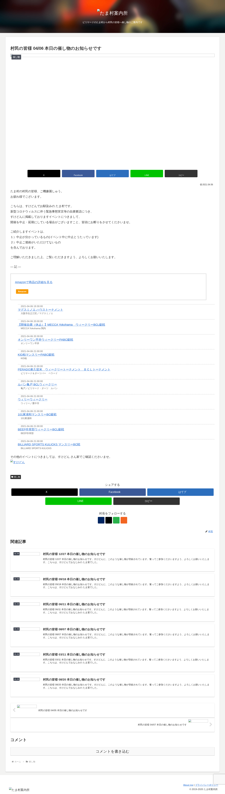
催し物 (17, 477)
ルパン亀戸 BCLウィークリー (37, 384)
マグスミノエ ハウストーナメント (40, 309)
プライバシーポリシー (206, 785)
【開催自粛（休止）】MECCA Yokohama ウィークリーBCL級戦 (61, 324)
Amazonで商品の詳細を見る (34, 282)
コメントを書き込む (112, 751)
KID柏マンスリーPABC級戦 (36, 354)
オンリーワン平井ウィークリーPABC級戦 (45, 339)
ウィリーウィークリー (32, 399)
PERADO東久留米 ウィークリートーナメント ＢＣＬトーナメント (64, 369)
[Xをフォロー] (108, 520)
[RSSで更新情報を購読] (124, 520)
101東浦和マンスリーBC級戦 (37, 414)
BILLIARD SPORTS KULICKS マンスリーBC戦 (49, 444)
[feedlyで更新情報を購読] (116, 520)
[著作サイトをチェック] (101, 520)
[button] (181, 173)
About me (188, 785)
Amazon (22, 291)
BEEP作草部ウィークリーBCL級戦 (41, 429)
